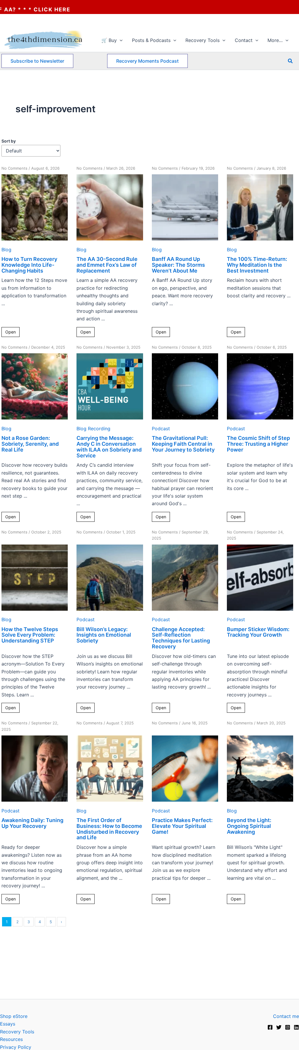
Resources (11, 1039)
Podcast (161, 428)
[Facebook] (270, 1027)
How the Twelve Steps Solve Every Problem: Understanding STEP (29, 635)
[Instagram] (287, 1027)
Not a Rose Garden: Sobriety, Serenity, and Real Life (30, 444)
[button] (120, 40)
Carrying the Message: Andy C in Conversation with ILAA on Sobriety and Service (109, 446)
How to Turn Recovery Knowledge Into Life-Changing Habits (29, 265)
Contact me (286, 1016)
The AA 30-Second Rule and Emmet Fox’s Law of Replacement (107, 265)
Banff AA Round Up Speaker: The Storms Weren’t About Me (178, 265)
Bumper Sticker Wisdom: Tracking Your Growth (258, 632)
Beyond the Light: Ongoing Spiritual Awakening (249, 826)
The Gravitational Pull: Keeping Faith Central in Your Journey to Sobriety (183, 444)
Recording (99, 428)
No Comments (14, 168)
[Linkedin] (296, 1027)
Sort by (8, 140)
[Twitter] (278, 1027)
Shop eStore (13, 1016)
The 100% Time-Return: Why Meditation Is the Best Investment (257, 265)
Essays (7, 1024)
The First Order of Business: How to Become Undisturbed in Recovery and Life (109, 828)
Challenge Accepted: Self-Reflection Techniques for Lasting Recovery (181, 637)
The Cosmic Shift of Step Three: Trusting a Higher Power (258, 444)
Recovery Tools (17, 1032)
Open (10, 331)
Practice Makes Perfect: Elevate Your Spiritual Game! (182, 826)
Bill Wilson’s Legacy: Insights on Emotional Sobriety (104, 635)
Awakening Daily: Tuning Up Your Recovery (32, 823)
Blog (6, 249)
